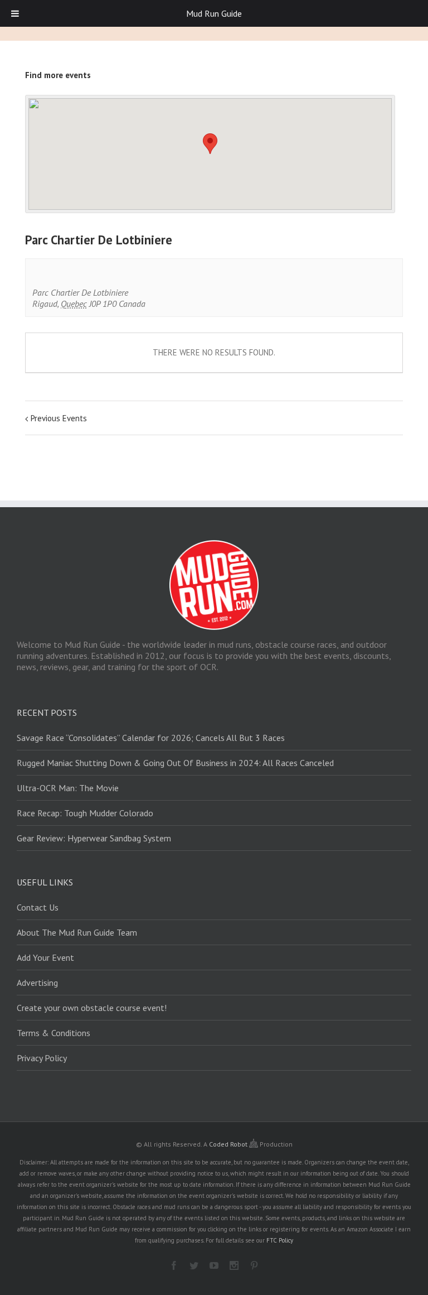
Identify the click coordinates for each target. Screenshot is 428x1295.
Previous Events (59, 418)
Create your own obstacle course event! (92, 1007)
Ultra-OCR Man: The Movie (68, 787)
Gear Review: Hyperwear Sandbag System (94, 838)
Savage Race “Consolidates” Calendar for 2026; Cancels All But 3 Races (151, 737)
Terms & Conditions (53, 1032)
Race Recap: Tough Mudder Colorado (85, 813)
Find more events (58, 75)
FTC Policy (279, 1240)
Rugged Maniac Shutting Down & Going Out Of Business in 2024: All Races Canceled (175, 762)
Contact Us (38, 907)
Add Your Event (45, 957)
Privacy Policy (42, 1057)
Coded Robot (229, 1144)
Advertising (37, 982)
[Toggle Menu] (15, 13)
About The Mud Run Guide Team (77, 932)
